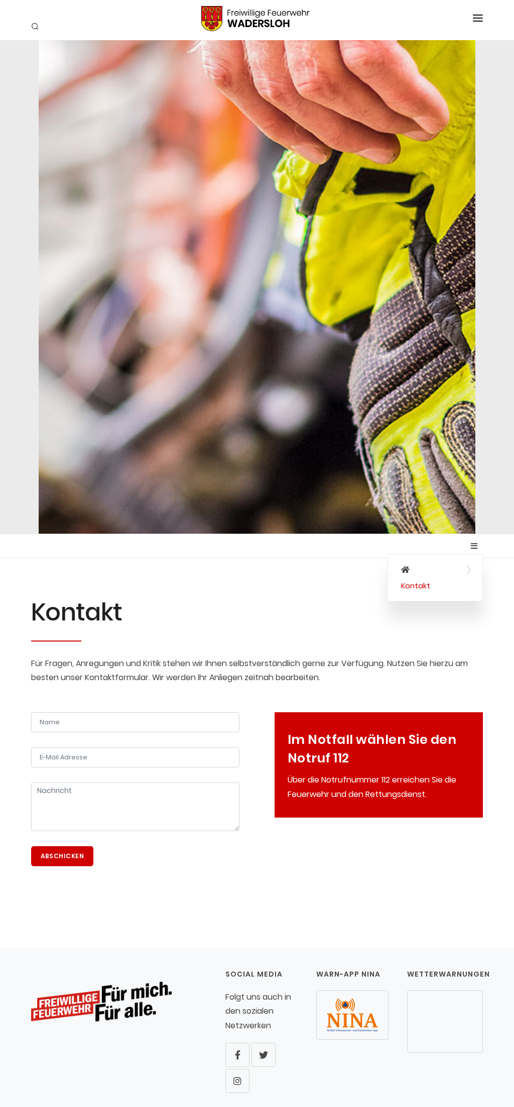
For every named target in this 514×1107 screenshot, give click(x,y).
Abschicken (62, 856)
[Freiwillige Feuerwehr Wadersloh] (435, 570)
